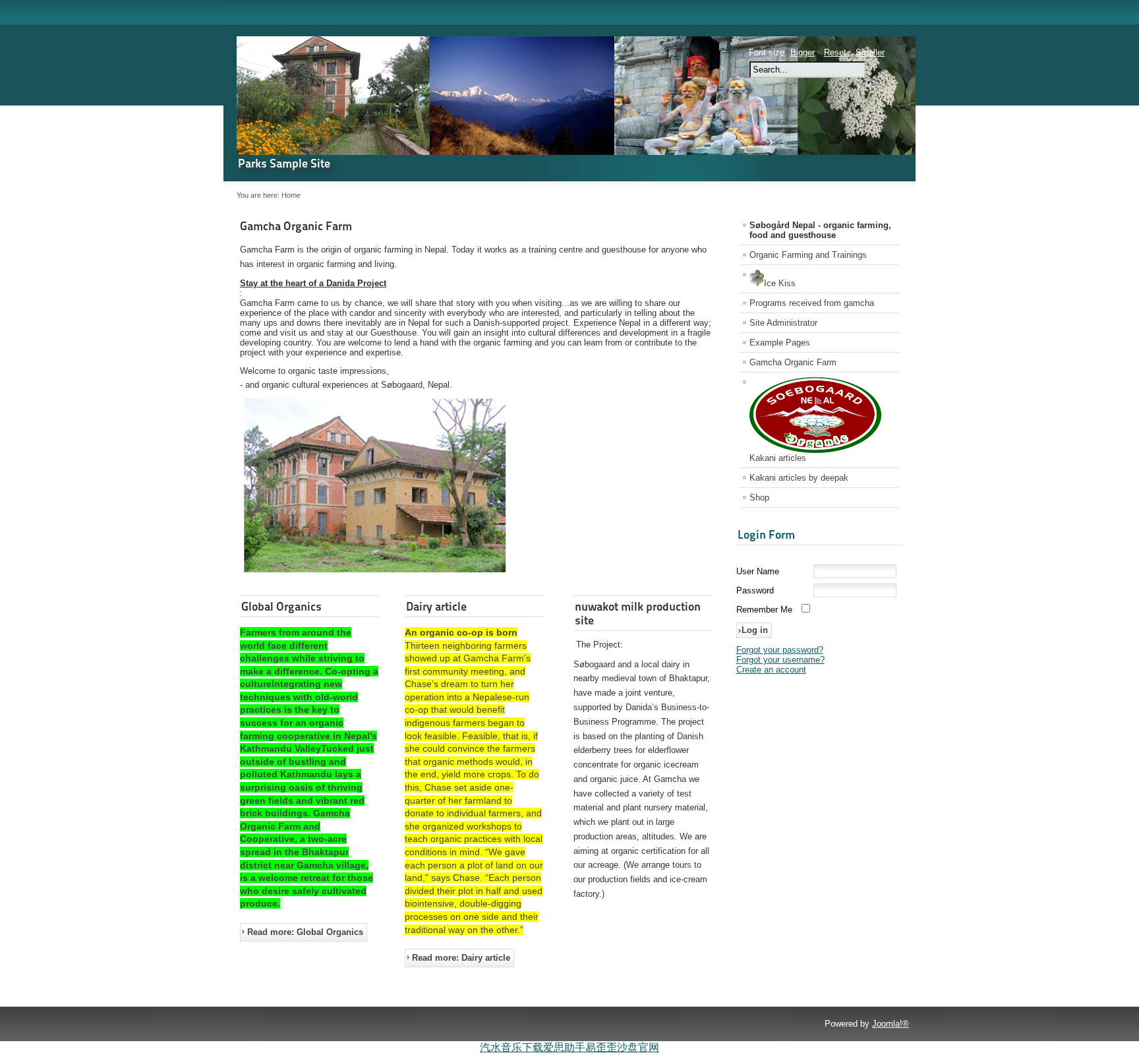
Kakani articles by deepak (798, 478)
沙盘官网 (638, 1047)
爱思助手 (564, 1047)
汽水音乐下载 (511, 1047)
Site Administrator (783, 323)
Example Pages (779, 342)
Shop (759, 497)
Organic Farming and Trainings (808, 255)
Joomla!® (890, 1024)
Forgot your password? (779, 650)
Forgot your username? (780, 660)
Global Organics (281, 606)
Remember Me (764, 610)
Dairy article (436, 606)
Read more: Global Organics (305, 932)
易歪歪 (601, 1047)
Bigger (802, 52)
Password (755, 590)
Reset (835, 52)
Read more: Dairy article (461, 958)
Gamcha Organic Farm (296, 226)
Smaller (870, 52)
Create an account (771, 670)
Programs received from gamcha (811, 303)
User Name (757, 571)
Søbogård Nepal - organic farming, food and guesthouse (820, 230)
